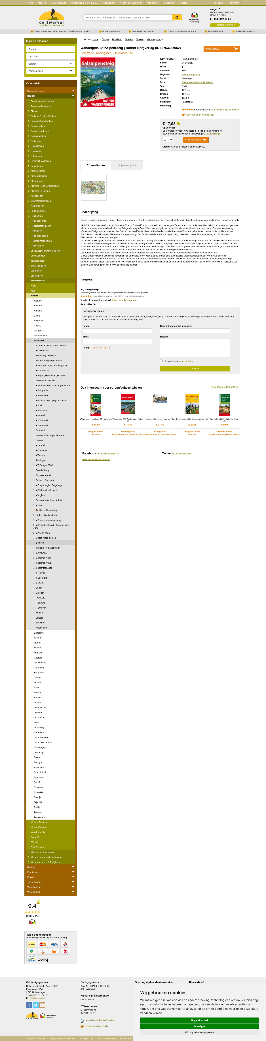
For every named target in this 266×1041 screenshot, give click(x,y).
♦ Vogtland (40, 495)
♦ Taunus (40, 455)
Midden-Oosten (38, 827)
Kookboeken (36, 195)
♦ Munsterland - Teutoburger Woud (52, 385)
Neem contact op (226, 25)
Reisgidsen (36, 230)
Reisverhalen (37, 245)
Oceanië (35, 837)
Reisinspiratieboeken (41, 240)
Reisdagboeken (38, 220)
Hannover (40, 607)
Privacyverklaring (106, 1038)
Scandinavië (39, 772)
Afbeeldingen (95, 165)
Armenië (37, 310)
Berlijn (38, 587)
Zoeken (177, 17)
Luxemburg (39, 717)
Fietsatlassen (37, 145)
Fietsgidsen (36, 150)
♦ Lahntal (40, 445)
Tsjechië (37, 802)
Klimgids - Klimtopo (40, 190)
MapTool (42, 2)
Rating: (86, 347)
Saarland (40, 430)
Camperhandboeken (40, 130)
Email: (86, 336)
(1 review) (216, 109)
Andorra (37, 305)
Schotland (38, 777)
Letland (37, 702)
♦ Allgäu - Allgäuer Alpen (47, 547)
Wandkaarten (34, 886)
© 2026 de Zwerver (36, 1038)
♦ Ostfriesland (42, 350)
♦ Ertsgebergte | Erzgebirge (49, 485)
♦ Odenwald (41, 450)
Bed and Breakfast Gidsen (43, 115)
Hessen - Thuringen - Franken (50, 435)
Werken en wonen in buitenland (46, 856)
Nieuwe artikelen (35, 91)
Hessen (39, 440)
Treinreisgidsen (38, 265)
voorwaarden (186, 360)
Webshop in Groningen (130, 2)
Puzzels (31, 876)
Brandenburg (42, 470)
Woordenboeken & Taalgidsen (45, 861)
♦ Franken (40, 572)
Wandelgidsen (37, 280)
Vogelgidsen (36, 275)
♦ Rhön (39, 582)
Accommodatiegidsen (41, 106)
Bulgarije (38, 320)
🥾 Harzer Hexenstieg (46, 510)
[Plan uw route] (42, 1005)
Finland (37, 647)
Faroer (37, 642)
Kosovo (37, 692)
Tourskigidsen (37, 260)
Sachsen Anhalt (43, 475)
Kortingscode (86, 1038)
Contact (183, 2)
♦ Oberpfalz (41, 577)
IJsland (37, 677)
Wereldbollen (34, 891)
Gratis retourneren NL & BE (84, 2)
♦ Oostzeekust (42, 370)
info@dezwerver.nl (37, 997)
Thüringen (40, 460)
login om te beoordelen (124, 300)
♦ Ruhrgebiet (41, 390)
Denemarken (40, 335)
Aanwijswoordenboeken (42, 100)
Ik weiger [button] (199, 1026)
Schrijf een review (230, 109)
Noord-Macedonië (42, 742)
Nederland (39, 732)
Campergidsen (37, 125)
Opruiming (32, 871)
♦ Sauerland (41, 395)
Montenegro (39, 727)
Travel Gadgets (34, 881)
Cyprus (37, 325)
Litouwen (38, 712)
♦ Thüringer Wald (44, 465)
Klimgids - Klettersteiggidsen (44, 185)
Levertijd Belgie (213, 133)
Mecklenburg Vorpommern (48, 360)
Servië (36, 782)
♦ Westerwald (42, 425)
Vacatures (169, 2)
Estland (37, 637)
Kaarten (31, 866)
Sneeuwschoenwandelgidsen (45, 250)
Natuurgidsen (37, 205)
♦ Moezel (40, 415)
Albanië (37, 300)
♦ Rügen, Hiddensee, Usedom (50, 375)
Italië (36, 687)
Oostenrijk (38, 752)
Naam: (86, 326)
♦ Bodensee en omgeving (48, 519)
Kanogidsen (36, 165)
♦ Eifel (38, 405)
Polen (36, 757)
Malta (36, 722)
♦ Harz (38, 504)
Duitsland (38, 340)
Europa (34, 295)
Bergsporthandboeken (41, 120)
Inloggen (218, 2)
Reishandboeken (39, 235)
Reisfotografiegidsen (40, 225)
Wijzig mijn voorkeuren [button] (199, 1032)
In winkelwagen (193, 139)
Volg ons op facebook (109, 453)
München (40, 622)
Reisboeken (36, 215)
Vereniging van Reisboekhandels (100, 1020)
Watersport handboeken (42, 852)
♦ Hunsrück (41, 410)
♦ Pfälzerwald (42, 420)
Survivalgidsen (37, 255)
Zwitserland (39, 817)
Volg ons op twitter (183, 453)
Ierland (37, 682)
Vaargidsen (36, 270)
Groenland (39, 667)
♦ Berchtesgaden (43, 567)
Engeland (38, 632)
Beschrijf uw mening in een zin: (176, 326)
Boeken (31, 95)
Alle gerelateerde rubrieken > (225, 386)
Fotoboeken (36, 155)
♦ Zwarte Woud (42, 532)
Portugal (37, 762)
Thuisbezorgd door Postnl (97, 1025)
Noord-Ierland (40, 737)
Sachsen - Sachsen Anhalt (48, 500)
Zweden (37, 812)
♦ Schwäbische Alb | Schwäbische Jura (51, 526)
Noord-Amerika (38, 831)
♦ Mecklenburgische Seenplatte (51, 365)
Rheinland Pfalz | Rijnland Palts (51, 400)
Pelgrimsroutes (38, 210)
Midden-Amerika (39, 822)
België (36, 315)
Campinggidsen (38, 135)
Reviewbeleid (126, 1038)
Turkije (36, 807)
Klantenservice (58, 2)
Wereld (34, 841)
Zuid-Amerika (37, 846)
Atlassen (34, 110)
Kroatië (37, 697)
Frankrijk (37, 652)
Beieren (39, 542)
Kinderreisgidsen (39, 175)
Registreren (233, 2)
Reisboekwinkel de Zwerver (96, 459)
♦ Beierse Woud (43, 562)
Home (30, 2)
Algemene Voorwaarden (63, 1038)
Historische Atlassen (40, 160)
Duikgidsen (36, 140)
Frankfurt (40, 597)
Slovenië (38, 787)
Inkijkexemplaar (127, 165)
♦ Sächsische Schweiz (46, 489)
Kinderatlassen (38, 170)
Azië (33, 290)
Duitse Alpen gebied (45, 537)
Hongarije (38, 672)
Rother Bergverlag (191, 74)
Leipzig (39, 617)
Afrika (33, 285)
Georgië (37, 657)
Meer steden (41, 627)
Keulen (39, 612)
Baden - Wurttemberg (46, 514)
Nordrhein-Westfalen (45, 380)
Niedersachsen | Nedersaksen (50, 345)
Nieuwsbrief (109, 2)
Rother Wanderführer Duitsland (197, 82)
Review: (164, 336)
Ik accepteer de (179, 360)
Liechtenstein (40, 707)
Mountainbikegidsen (40, 200)
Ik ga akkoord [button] (199, 1020)
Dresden (39, 592)
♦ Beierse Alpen (43, 557)
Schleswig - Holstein (45, 355)
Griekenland (39, 662)
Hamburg (40, 602)
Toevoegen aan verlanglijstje (200, 115)
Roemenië (38, 767)
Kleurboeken (36, 180)
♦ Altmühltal (41, 552)
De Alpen (38, 330)
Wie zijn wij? (153, 2)
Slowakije (38, 792)
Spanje (37, 797)
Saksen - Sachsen (44, 480)
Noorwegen (39, 747)
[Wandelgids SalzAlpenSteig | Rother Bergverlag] (98, 81)
